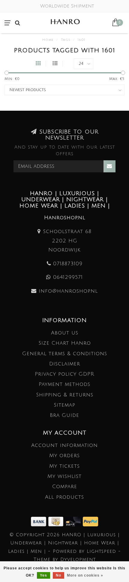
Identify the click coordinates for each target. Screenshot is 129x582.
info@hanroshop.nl (68, 291)
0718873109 (67, 263)
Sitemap (64, 405)
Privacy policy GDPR (64, 374)
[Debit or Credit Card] (74, 521)
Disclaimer (64, 364)
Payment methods (64, 384)
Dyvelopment (78, 559)
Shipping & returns (64, 395)
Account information (64, 445)
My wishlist (64, 476)
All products (64, 497)
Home (47, 40)
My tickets (64, 466)
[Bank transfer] (39, 521)
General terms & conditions (64, 353)
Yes (43, 575)
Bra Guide (64, 415)
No (58, 575)
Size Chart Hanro (64, 343)
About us (64, 333)
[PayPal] (90, 521)
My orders (64, 455)
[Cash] (56, 521)
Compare (64, 486)
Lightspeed (101, 551)
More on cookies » (85, 575)
